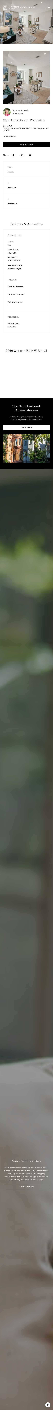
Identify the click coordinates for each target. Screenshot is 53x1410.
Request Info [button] (26, 144)
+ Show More (10, 136)
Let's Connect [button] (26, 1186)
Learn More (27, 427)
